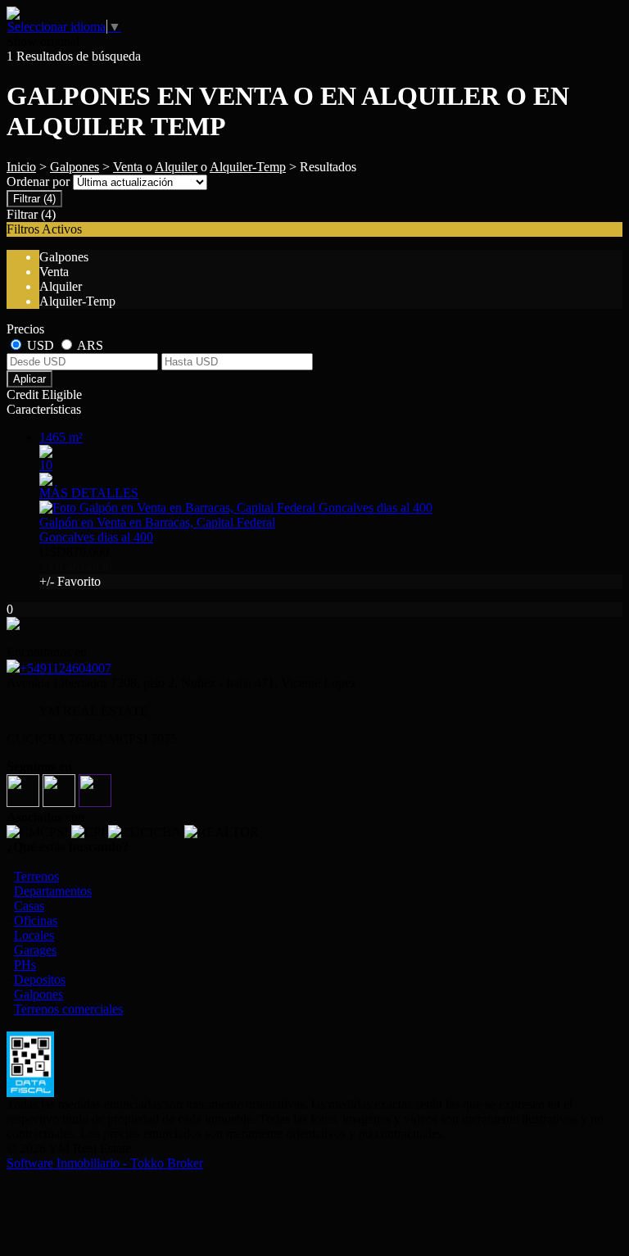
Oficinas (35, 920)
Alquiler (176, 167)
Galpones (74, 167)
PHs (25, 965)
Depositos (40, 979)
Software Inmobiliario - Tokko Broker (105, 1163)
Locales (34, 935)
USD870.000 (75, 566)
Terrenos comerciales (68, 1009)
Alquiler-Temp (248, 167)
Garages (35, 950)
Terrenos (36, 876)
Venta (128, 167)
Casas (29, 906)
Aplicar (29, 379)
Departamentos (53, 891)
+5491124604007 (65, 668)
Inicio (21, 167)
